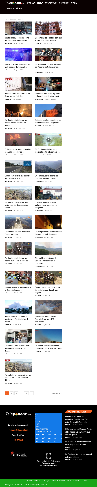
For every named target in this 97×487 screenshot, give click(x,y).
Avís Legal (46, 481)
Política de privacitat (58, 481)
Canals (9, 8)
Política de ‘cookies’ (73, 481)
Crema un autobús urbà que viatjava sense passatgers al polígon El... (46, 205)
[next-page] (32, 393)
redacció (38, 43)
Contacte (37, 481)
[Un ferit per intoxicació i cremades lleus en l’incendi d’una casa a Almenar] (48, 222)
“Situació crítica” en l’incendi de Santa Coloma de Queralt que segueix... (47, 290)
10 (26, 393)
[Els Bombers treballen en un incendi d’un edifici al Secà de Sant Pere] (18, 248)
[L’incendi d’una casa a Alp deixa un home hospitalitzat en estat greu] (48, 84)
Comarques (50, 3)
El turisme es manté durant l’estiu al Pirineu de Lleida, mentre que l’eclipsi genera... (78, 432)
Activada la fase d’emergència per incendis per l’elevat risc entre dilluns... (18, 377)
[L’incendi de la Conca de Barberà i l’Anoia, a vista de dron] (18, 222)
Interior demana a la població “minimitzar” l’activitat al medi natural (16, 319)
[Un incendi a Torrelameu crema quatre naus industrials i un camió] (48, 336)
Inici (6, 19)
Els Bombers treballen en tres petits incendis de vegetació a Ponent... (16, 205)
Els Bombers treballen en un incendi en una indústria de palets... (16, 122)
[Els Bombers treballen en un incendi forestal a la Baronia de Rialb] (48, 139)
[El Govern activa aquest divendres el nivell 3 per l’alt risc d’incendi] (18, 139)
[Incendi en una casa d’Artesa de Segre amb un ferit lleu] (18, 84)
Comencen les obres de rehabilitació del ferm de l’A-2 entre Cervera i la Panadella (76, 419)
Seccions (63, 3)
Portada (31, 3)
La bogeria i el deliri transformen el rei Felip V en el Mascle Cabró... (78, 444)
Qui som (29, 481)
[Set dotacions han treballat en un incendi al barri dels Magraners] (48, 110)
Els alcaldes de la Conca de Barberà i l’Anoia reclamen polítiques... (46, 261)
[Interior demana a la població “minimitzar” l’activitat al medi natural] (18, 307)
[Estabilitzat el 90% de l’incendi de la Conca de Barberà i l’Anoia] (18, 277)
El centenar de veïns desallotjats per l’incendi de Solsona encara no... (48, 67)
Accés (85, 481)
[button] (89, 3)
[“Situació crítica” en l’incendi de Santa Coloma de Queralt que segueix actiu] (48, 277)
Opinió (74, 3)
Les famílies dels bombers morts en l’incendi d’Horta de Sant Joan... (17, 348)
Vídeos (19, 8)
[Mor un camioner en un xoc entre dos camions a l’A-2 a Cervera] (18, 166)
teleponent (8, 43)
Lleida (40, 3)
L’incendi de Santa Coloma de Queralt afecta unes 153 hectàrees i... (46, 319)
